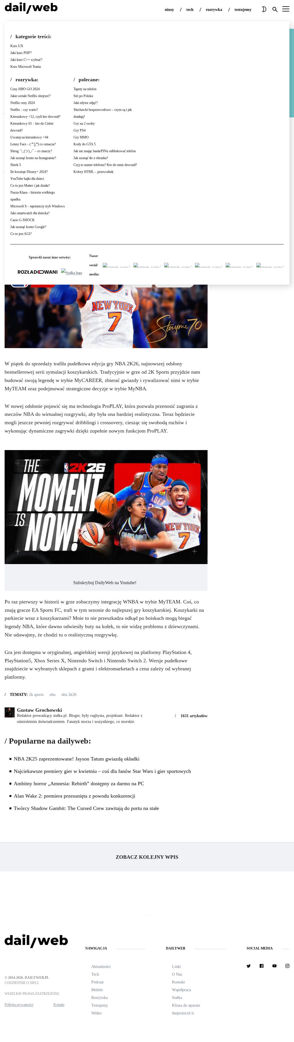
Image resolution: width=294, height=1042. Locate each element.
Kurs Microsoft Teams (25, 67)
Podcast (97, 982)
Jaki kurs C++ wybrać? (26, 60)
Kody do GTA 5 (85, 144)
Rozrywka (99, 997)
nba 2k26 (68, 694)
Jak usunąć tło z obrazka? (91, 158)
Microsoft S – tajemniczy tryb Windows (37, 206)
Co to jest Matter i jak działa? (30, 186)
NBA (52, 694)
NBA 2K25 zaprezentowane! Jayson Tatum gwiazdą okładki (77, 759)
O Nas (177, 974)
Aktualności (101, 966)
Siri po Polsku (83, 96)
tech (190, 9)
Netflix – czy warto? (24, 110)
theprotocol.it (183, 1013)
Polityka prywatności (19, 1005)
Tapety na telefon (85, 89)
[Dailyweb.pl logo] (34, 942)
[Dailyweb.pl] (31, 9)
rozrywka (214, 9)
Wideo (96, 1013)
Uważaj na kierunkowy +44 (29, 137)
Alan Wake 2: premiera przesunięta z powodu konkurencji (75, 796)
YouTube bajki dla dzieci (27, 179)
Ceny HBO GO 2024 (25, 89)
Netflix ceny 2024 (22, 103)
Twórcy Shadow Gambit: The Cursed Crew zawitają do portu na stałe (87, 808)
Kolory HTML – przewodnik (93, 172)
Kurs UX (16, 46)
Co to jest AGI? (21, 234)
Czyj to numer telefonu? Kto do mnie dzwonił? (105, 165)
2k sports (36, 694)
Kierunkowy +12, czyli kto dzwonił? (35, 117)
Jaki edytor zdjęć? (86, 103)
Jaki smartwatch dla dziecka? (29, 213)
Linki (176, 966)
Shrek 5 (15, 165)
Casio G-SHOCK (22, 220)
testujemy (243, 9)
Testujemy (99, 1005)
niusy (169, 9)
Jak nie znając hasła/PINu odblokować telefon (105, 151)
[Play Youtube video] (106, 507)
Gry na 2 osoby (84, 123)
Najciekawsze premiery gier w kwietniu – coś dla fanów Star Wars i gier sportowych (102, 771)
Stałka (177, 997)
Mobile (97, 990)
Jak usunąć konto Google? (28, 227)
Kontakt (58, 1005)
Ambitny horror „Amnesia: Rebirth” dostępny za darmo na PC (79, 783)
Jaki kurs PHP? (21, 53)
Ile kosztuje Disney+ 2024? (29, 172)
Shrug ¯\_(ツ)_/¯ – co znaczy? (31, 151)
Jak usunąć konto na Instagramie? (33, 158)
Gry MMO (81, 137)
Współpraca (181, 990)
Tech (95, 974)
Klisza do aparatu (186, 1005)
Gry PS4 (80, 130)
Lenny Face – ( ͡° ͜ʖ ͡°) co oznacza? (33, 144)
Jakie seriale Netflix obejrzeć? (30, 96)
